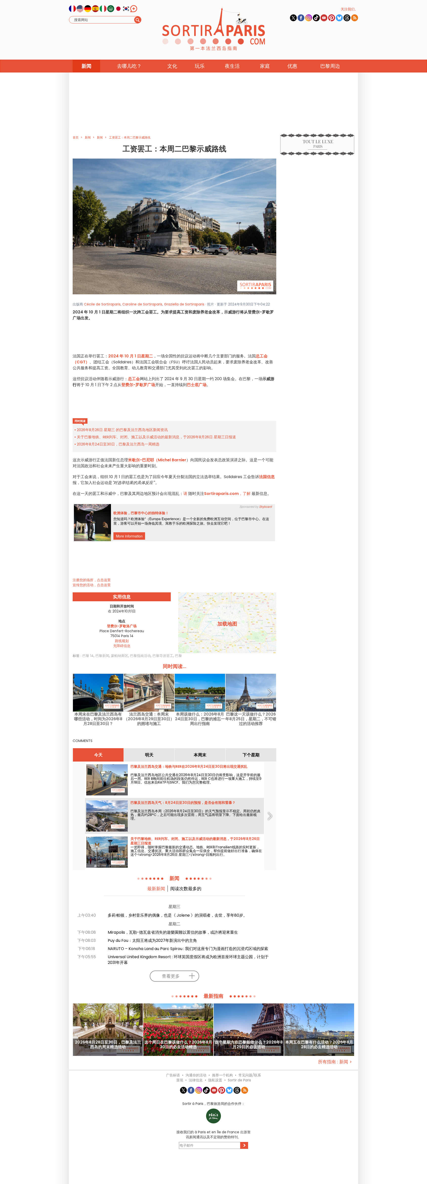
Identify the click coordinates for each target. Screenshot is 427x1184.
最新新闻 (156, 888)
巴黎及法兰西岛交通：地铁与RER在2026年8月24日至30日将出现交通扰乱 (188, 766)
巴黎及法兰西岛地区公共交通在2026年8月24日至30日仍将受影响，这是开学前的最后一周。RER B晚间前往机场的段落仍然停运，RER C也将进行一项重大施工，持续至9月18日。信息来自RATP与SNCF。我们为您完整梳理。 (195, 778)
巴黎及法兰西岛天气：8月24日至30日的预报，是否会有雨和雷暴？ (182, 802)
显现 (179, 1080)
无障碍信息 (121, 645)
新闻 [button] (86, 66)
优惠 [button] (292, 66)
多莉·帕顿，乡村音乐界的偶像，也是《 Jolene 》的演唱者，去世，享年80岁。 (177, 915)
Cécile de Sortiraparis (102, 304)
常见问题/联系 (249, 1075)
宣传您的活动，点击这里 (92, 584)
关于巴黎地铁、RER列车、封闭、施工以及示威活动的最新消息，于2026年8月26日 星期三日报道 (156, 437)
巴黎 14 (88, 655)
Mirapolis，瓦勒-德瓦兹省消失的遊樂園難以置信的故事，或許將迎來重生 (173, 932)
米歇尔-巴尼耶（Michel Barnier (157, 460)
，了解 (228, 493)
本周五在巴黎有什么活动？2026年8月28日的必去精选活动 (319, 1045)
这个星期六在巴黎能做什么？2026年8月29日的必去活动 (249, 1045)
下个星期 (251, 755)
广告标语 (173, 1075)
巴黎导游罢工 (162, 655)
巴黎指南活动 (140, 655)
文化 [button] (172, 66)
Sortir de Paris (239, 1080)
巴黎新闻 (102, 655)
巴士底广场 (197, 385)
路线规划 (122, 640)
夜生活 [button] (232, 66)
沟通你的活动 (196, 1075)
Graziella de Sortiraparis (184, 304)
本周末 (200, 755)
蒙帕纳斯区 (119, 655)
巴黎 (178, 655)
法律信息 (196, 1080)
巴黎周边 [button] (330, 66)
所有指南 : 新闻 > (335, 1062)
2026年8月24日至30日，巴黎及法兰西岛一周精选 (118, 444)
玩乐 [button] (200, 66)
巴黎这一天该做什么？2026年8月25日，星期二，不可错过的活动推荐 (250, 719)
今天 (98, 755)
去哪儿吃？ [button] (129, 66)
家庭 (265, 66)
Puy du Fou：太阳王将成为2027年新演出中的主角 (152, 940)
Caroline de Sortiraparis (142, 304)
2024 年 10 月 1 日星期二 (130, 356)
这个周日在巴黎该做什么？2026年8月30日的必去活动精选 (178, 1045)
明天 (149, 755)
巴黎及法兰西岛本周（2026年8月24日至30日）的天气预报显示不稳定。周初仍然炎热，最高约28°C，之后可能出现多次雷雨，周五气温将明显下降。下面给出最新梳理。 (195, 815)
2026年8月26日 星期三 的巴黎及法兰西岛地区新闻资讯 (122, 429)
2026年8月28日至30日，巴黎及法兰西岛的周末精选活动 (108, 1045)
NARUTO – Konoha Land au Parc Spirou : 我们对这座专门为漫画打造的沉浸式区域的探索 (188, 949)
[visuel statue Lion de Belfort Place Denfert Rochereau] (174, 226)
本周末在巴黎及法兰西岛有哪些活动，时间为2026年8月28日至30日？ (98, 719)
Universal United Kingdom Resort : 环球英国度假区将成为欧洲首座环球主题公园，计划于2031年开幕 (188, 959)
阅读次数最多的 (185, 888)
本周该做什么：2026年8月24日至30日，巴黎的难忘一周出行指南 (200, 719)
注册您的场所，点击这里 (92, 580)
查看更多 (171, 976)
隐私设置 (215, 1080)
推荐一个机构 (222, 1075)
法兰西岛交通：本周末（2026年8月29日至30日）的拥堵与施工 (149, 719)
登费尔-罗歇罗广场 (138, 385)
